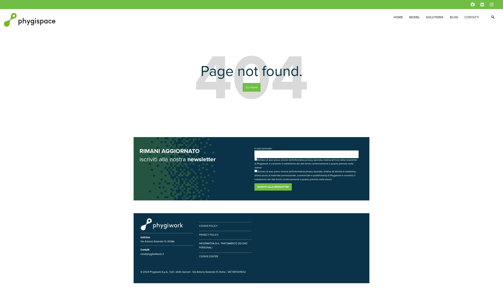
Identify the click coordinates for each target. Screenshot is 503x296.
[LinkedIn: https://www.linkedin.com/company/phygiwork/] (482, 4)
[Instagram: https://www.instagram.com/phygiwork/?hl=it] (491, 4)
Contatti (471, 17)
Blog (454, 17)
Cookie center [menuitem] (208, 256)
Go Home (252, 87)
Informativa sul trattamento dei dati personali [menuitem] (223, 245)
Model (414, 17)
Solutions (434, 17)
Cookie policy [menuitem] (208, 226)
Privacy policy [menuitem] (208, 235)
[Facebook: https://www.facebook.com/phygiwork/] (472, 4)
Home (398, 17)
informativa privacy (303, 160)
